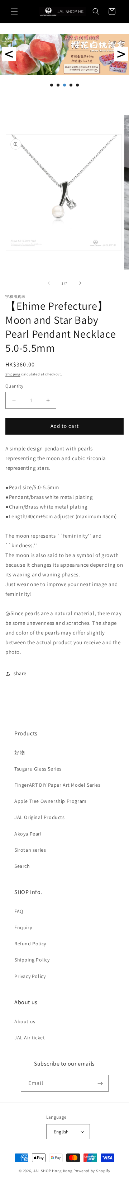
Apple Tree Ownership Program (50, 801)
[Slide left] (49, 283)
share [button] (20, 673)
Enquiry (23, 927)
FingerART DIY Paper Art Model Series (57, 785)
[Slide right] (80, 283)
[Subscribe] (100, 1083)
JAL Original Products (39, 817)
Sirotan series (30, 850)
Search (22, 866)
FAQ (18, 911)
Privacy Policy (30, 976)
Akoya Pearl (28, 833)
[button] (14, 11)
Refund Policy (30, 943)
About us (24, 1021)
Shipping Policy (32, 959)
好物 (19, 752)
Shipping (12, 374)
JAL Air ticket (29, 1037)
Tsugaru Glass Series (38, 769)
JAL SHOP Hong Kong (53, 1170)
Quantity (14, 386)
